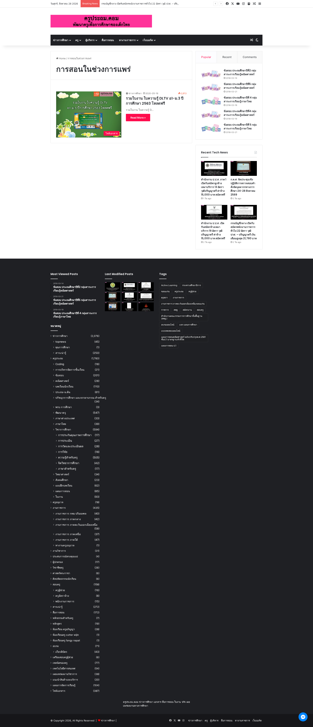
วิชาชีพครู (58, 567)
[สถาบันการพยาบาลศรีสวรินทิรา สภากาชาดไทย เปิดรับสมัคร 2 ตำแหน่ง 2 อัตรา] (146, 286)
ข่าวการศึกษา (60, 40)
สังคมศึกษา (61, 479)
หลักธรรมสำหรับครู (63, 618)
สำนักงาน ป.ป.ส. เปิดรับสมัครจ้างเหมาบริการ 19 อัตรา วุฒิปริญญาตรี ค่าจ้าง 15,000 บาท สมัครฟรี (213, 230)
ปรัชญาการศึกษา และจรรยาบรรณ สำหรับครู (80, 397)
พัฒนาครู (60, 412)
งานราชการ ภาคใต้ (66, 539)
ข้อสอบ (59, 375)
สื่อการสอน (108, 40)
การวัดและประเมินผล (70, 446)
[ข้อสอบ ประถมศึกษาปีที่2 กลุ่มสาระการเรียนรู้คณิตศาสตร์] (211, 74)
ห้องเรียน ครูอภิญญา (64, 629)
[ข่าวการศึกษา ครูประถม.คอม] (101, 21)
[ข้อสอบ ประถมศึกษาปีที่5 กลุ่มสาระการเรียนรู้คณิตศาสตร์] (211, 87)
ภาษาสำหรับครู (67, 468)
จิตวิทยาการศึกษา (68, 463)
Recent (226, 57)
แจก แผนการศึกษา (188, 324)
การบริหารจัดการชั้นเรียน (69, 369)
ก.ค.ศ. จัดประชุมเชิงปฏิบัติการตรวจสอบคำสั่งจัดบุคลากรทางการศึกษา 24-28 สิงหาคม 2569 (243, 187)
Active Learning (169, 285)
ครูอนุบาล (58, 502)
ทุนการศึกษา (62, 347)
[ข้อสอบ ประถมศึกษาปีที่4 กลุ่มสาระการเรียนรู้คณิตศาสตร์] (211, 114)
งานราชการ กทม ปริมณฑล (70, 513)
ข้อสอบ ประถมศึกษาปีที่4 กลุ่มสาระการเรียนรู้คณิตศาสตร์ (240, 113)
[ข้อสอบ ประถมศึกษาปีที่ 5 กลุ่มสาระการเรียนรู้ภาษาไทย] (211, 128)
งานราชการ (59, 507)
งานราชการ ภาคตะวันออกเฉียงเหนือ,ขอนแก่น (183, 303)
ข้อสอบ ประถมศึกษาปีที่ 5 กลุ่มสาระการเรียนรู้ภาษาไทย (240, 126)
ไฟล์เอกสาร (59, 690)
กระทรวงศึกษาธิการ (191, 285)
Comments (250, 57)
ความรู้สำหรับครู (68, 457)
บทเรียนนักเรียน (64, 386)
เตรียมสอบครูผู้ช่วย (63, 657)
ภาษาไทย (60, 423)
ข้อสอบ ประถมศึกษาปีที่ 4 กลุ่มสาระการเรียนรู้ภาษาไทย (240, 99)
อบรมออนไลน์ (167, 324)
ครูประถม (58, 358)
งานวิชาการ (59, 550)
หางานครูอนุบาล (64, 545)
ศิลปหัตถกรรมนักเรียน (64, 578)
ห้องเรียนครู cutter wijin (66, 634)
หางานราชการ (127, 40)
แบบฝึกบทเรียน (63, 485)
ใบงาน (59, 496)
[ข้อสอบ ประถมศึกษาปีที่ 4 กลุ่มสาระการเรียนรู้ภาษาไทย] (211, 101)
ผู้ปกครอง (58, 562)
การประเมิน (65, 440)
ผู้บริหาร (90, 40)
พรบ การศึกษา (63, 407)
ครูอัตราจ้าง (62, 595)
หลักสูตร (57, 623)
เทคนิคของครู (60, 662)
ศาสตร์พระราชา (61, 573)
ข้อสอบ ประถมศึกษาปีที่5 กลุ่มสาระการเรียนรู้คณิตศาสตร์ (240, 86)
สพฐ (176, 309)
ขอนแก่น (165, 291)
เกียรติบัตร (61, 651)
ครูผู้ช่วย (60, 590)
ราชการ (165, 309)
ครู (76, 40)
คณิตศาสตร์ (62, 380)
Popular (206, 57)
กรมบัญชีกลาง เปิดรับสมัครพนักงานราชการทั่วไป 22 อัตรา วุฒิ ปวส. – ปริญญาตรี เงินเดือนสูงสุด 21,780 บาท (156, 3)
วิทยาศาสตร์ (62, 474)
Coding (59, 364)
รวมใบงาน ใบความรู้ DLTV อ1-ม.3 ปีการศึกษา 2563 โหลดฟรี (154, 101)
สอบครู (56, 584)
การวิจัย (62, 452)
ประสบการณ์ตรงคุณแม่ (65, 556)
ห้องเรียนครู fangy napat (66, 640)
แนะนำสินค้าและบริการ (65, 679)
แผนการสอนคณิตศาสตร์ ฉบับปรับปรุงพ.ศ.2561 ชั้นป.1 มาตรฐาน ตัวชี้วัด (183, 338)
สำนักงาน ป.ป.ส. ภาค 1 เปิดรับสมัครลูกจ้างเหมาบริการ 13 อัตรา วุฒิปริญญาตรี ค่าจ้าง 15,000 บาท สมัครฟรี (213, 187)
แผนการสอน (62, 491)
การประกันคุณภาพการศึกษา (74, 435)
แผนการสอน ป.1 (168, 345)
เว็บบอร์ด (148, 40)
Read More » (138, 117)
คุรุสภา (164, 297)
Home (62, 58)
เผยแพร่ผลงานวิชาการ (65, 674)
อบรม (56, 646)
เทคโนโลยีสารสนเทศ (64, 668)
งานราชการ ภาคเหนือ (68, 534)
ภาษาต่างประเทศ (65, 418)
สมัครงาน (187, 309)
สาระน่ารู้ (60, 352)
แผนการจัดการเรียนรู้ (64, 685)
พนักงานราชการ (64, 601)
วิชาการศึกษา (63, 429)
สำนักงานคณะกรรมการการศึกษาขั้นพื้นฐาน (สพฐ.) (181, 317)
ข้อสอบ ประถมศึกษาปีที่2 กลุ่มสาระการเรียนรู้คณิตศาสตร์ (240, 72)
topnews (60, 341)
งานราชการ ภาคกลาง (68, 519)
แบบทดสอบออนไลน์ (170, 330)
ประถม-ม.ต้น (62, 392)
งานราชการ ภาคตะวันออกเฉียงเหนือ (76, 524)
